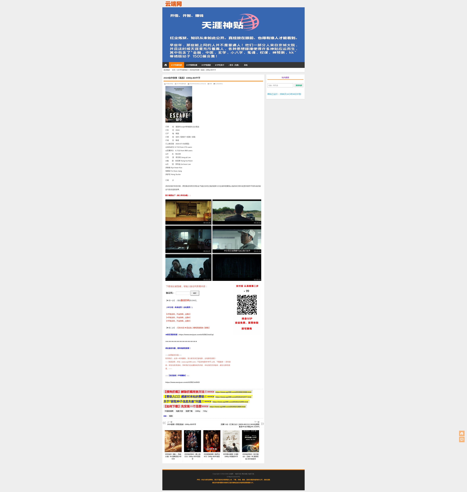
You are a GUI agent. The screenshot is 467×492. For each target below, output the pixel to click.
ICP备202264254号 (233, 477)
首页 (165, 65)
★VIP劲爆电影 (176, 65)
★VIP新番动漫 (191, 65)
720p (205, 411)
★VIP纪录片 (219, 65)
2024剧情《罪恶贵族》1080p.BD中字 (181, 424)
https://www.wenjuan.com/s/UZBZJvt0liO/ (182, 382)
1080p (197, 411)
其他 (245, 65)
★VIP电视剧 (206, 65)
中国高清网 (169, 411)
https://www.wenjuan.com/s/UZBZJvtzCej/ (196, 335)
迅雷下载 (189, 411)
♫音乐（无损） (234, 65)
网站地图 (244, 474)
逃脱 (171, 416)
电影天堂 (179, 411)
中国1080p (169, 84)
